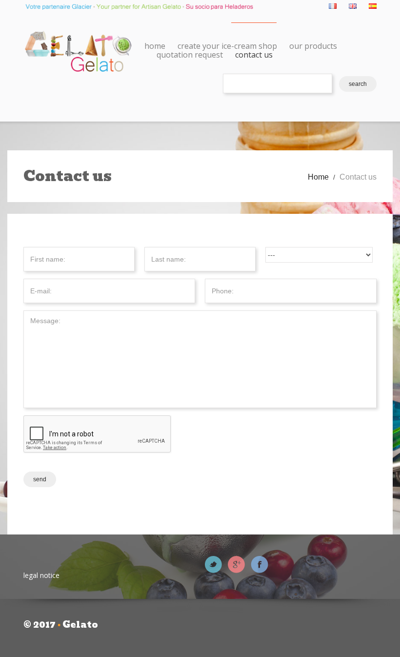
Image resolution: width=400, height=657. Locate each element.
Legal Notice (41, 575)
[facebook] (259, 564)
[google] (236, 564)
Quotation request (190, 54)
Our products (313, 45)
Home (154, 45)
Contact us (254, 54)
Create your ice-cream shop (227, 45)
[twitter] (213, 564)
